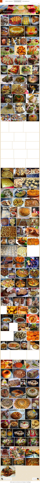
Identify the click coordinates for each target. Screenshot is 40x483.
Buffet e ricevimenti (9, 1)
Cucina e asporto (17, 1)
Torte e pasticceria (25, 1)
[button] (1, 481)
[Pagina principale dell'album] (3, 1)
